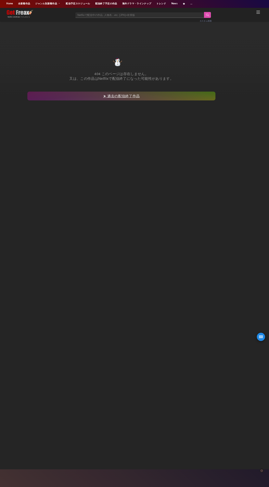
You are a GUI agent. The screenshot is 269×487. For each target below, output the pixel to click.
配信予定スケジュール (78, 3)
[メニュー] (258, 12)
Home (9, 3)
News (174, 3)
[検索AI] (261, 337)
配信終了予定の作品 (106, 3)
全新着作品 (24, 3)
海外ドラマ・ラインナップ (136, 3)
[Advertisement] (134, 35)
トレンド (161, 3)
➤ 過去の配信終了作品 (121, 95)
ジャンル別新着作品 (46, 3)
